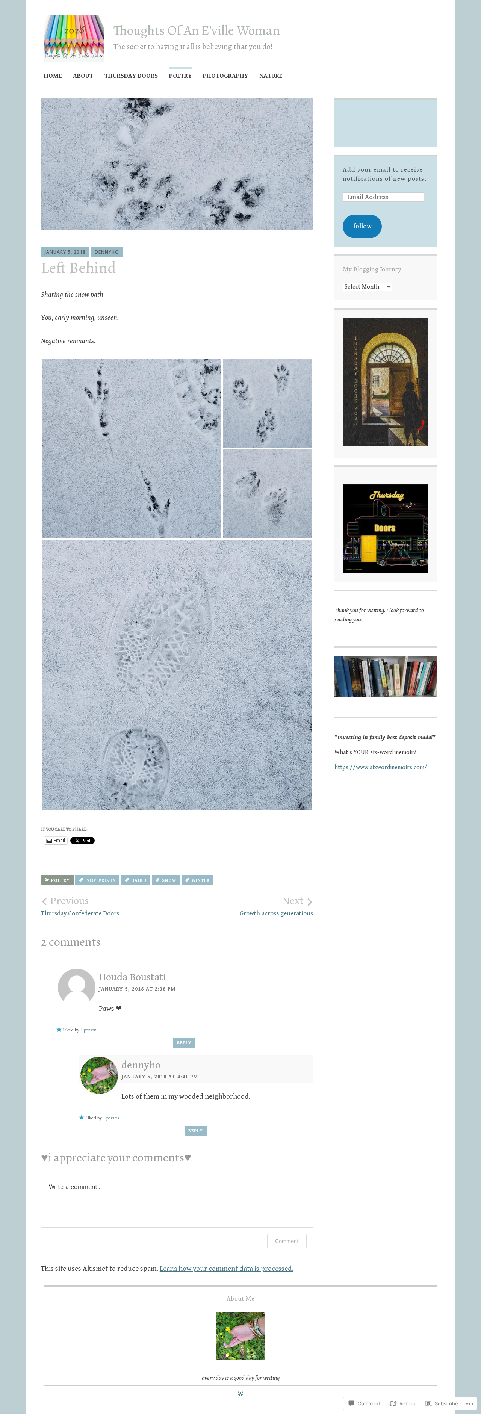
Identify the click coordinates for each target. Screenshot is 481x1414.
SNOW (169, 880)
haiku (139, 880)
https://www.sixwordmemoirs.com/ (380, 767)
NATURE (270, 76)
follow (362, 226)
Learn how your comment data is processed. (226, 1268)
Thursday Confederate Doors (80, 906)
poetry (60, 880)
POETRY (180, 76)
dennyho (107, 252)
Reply (184, 1042)
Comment (287, 1241)
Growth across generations (276, 906)
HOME (53, 76)
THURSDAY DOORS (131, 76)
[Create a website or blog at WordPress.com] (240, 1393)
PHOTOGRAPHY (225, 76)
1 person (88, 1030)
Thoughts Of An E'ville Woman (196, 30)
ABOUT (83, 76)
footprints (100, 880)
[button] (131, 448)
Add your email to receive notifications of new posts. (385, 174)
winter (201, 880)
